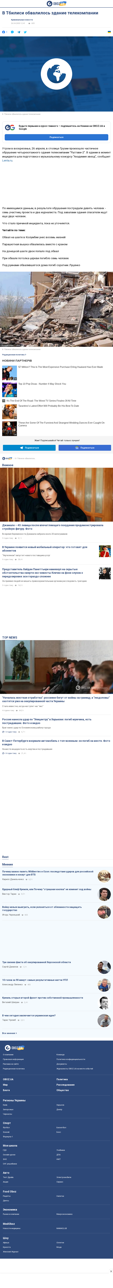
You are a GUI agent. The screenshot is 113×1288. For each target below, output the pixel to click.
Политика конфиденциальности (70, 1059)
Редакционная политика (13, 355)
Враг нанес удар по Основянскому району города (26, 727)
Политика (62, 1079)
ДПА (58, 1155)
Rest (5, 857)
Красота (7, 1247)
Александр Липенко (12, 984)
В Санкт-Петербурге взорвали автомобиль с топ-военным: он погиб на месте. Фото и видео (56, 742)
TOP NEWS (9, 637)
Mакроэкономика (64, 1214)
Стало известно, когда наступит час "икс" (22, 706)
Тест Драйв (8, 1177)
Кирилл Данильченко (13, 879)
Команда (60, 1054)
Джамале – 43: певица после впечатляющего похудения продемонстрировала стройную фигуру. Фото (52, 527)
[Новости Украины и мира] (7, 459)
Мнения (7, 864)
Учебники (60, 1150)
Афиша (6, 1242)
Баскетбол (61, 1127)
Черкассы (7, 1114)
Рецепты (7, 1196)
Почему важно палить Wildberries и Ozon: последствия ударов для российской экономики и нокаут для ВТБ (47, 873)
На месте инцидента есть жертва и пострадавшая (27, 749)
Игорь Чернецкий (11, 914)
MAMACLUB (61, 1228)
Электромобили (63, 1177)
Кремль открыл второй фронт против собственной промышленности (42, 997)
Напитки (60, 1196)
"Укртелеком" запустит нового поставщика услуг (26, 555)
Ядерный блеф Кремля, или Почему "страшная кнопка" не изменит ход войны (46, 889)
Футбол (6, 1127)
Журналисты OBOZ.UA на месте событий (74, 1069)
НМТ (58, 1159)
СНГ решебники (10, 1164)
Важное (7, 465)
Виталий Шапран (10, 1002)
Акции (5, 1182)
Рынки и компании (11, 1214)
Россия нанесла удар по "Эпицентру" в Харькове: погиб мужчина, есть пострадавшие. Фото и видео (46, 721)
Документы (61, 1064)
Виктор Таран (9, 894)
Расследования (65, 1084)
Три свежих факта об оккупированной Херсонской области (36, 962)
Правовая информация (13, 1059)
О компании (8, 1054)
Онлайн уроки (9, 1155)
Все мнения (8, 1033)
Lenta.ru (7, 160)
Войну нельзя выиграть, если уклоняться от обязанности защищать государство (42, 909)
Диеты (6, 1201)
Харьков (60, 1105)
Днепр (59, 1109)
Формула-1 (8, 1137)
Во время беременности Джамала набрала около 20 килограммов (34, 534)
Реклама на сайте (11, 1064)
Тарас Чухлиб (9, 1020)
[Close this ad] (111, 1271)
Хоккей (6, 1132)
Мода (59, 1247)
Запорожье (8, 1109)
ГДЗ (4, 1150)
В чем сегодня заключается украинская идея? (29, 1015)
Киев (5, 1105)
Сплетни (60, 1242)
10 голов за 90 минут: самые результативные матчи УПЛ (35, 980)
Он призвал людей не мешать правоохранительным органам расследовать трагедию (44, 581)
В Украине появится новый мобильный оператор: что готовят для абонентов (44, 549)
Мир (5, 1084)
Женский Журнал (10, 1252)
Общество (62, 1090)
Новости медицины (11, 1228)
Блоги (6, 1090)
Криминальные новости (22, 20)
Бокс (58, 1132)
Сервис (59, 1182)
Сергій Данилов (10, 966)
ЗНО (5, 1159)
